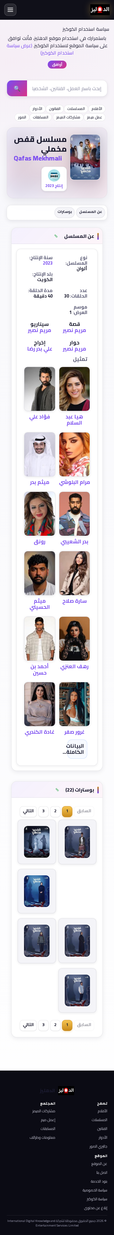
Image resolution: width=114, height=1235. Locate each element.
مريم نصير (74, 330)
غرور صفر (74, 732)
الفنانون (54, 108)
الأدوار (37, 108)
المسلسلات (76, 108)
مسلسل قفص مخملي (40, 144)
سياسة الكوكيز (97, 1198)
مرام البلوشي (74, 482)
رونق (39, 541)
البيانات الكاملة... (73, 749)
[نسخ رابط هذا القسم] (56, 236)
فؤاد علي (39, 417)
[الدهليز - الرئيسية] (100, 9)
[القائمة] (10, 10)
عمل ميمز (94, 117)
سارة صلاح (74, 601)
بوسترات (64, 211)
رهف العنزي (74, 666)
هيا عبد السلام (74, 420)
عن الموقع (99, 1163)
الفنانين (102, 1128)
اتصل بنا (101, 1172)
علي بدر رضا (39, 349)
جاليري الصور (98, 1146)
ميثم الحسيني (39, 604)
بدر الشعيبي (74, 541)
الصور (22, 117)
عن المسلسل (90, 211)
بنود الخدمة (99, 1181)
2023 (48, 263)
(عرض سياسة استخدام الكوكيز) (40, 49)
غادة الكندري (39, 732)
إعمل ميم (48, 1119)
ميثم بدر (39, 482)
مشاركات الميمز (68, 117)
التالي (28, 811)
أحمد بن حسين (39, 669)
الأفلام (97, 108)
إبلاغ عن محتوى (95, 1207)
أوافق (57, 64)
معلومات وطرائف (42, 1137)
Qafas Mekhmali (38, 158)
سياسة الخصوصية (95, 1190)
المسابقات (40, 117)
